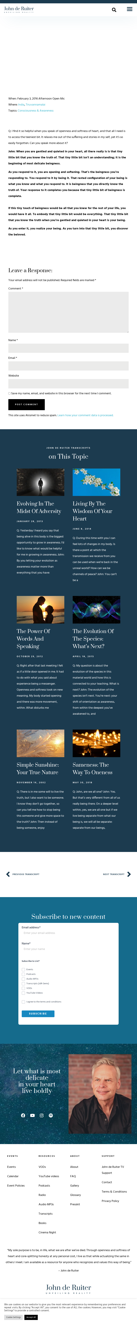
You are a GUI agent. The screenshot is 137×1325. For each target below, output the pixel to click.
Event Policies (16, 1185)
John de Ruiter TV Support (113, 1170)
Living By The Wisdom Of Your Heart (92, 511)
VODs (42, 1167)
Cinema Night (47, 1232)
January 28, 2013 (30, 521)
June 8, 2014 (82, 529)
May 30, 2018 (83, 783)
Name (13, 340)
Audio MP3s (46, 1204)
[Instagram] (41, 1115)
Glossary (75, 1195)
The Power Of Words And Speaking (33, 639)
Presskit (75, 1204)
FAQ (73, 1176)
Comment (15, 288)
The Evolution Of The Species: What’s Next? (93, 639)
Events (11, 1167)
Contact (107, 1182)
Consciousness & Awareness (35, 110)
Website (13, 375)
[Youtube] (32, 1115)
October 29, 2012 (30, 656)
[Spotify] (51, 1115)
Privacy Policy (110, 1201)
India (21, 104)
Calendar (13, 1176)
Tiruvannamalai (35, 104)
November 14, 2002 (31, 783)
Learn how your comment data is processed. (85, 415)
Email (12, 358)
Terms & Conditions (114, 1191)
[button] (114, 10)
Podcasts (44, 1185)
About (74, 1167)
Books (42, 1223)
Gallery (74, 1185)
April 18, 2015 (83, 656)
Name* (26, 944)
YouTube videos (49, 1176)
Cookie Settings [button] (13, 1317)
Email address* (31, 928)
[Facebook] (23, 1115)
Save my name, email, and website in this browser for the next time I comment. (61, 393)
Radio (42, 1195)
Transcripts (45, 1213)
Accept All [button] (31, 1317)
